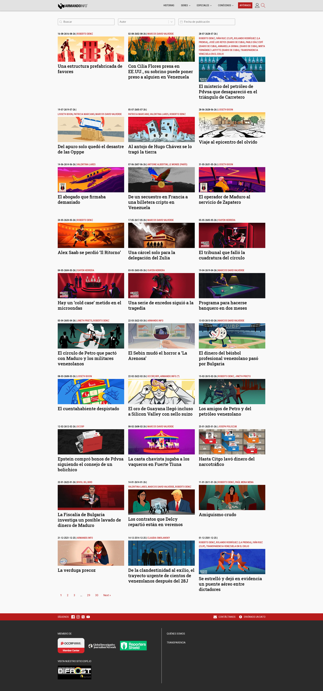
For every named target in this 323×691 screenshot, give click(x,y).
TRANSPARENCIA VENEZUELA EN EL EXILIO (227, 546)
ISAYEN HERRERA (226, 220)
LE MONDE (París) (178, 164)
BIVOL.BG (81, 482)
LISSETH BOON (65, 114)
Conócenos (224, 5)
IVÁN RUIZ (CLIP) (224, 38)
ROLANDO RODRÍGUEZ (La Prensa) (234, 542)
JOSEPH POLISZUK (227, 426)
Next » (107, 595)
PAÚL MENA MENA (244, 482)
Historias (169, 5)
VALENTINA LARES (159, 114)
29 (88, 595)
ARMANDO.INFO (155, 320)
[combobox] (143, 22)
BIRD (89, 482)
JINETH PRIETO (84, 320)
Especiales (203, 5)
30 (96, 595)
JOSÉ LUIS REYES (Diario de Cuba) (227, 42)
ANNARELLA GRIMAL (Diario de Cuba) (237, 46)
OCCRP (150, 376)
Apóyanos (245, 5)
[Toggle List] (172, 22)
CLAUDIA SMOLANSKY (158, 537)
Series (184, 5)
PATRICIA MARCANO (84, 114)
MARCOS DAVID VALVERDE (160, 33)
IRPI (157, 376)
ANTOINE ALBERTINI (157, 164)
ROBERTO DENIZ (85, 33)
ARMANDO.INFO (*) (170, 376)
